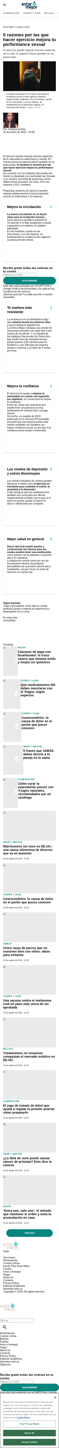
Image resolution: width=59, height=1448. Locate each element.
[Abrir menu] (4, 4)
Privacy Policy (11, 1283)
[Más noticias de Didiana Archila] (10, 114)
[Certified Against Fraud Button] (14, 1294)
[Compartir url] (6, 151)
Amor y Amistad (32, 746)
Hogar (21, 648)
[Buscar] (4, 1327)
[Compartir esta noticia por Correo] (29, 135)
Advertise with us (12, 1288)
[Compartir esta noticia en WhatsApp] (7, 135)
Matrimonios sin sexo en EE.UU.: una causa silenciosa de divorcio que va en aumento (28, 850)
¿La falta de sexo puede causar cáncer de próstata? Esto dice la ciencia (27, 1161)
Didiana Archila (16, 129)
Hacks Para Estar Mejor (16, 1266)
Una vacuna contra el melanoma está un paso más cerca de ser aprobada (27, 1004)
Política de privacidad (24, 288)
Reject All (29, 1433)
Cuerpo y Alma (32, 13)
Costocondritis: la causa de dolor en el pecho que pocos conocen (37, 723)
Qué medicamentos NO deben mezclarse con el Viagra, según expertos (38, 690)
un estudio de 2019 (30, 416)
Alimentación (11, 13)
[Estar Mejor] (29, 5)
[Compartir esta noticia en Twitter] (22, 135)
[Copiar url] (10, 144)
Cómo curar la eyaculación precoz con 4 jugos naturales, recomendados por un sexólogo (35, 790)
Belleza (49, 13)
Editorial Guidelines (14, 1286)
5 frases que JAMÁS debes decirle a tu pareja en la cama (38, 754)
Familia (7, 944)
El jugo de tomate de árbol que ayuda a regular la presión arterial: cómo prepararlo (29, 1109)
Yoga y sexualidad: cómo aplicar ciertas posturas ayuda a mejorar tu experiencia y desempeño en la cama (26, 609)
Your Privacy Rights (29, 1424)
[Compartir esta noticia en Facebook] (15, 135)
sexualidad (9, 620)
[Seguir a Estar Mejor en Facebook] (4, 1367)
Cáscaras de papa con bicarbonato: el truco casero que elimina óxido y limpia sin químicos (37, 657)
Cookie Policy (23, 1417)
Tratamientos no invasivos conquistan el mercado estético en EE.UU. (29, 1056)
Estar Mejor (8, 27)
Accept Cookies (29, 1442)
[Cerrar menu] (3, 1315)
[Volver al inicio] (8, 1304)
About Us (8, 1277)
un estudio (39, 333)
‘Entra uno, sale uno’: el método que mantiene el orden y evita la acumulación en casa (27, 1214)
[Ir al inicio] (29, 1246)
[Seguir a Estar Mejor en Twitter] (11, 1367)
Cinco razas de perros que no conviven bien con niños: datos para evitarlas (26, 951)
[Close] (55, 1397)
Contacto (8, 1280)
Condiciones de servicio (16, 291)
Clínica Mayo (18, 328)
